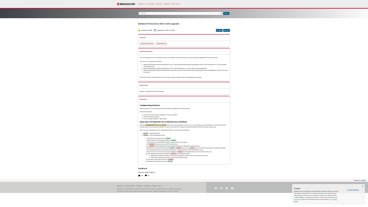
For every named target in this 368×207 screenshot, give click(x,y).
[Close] (362, 186)
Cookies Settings (353, 190)
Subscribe (226, 30)
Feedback (219, 30)
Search (226, 13)
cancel (222, 13)
